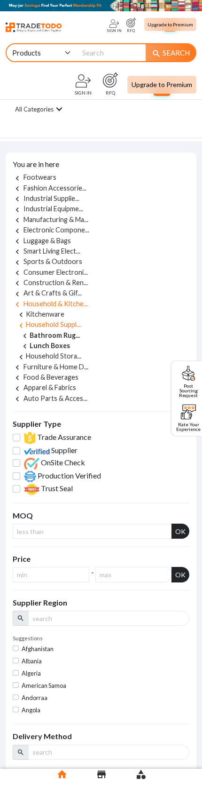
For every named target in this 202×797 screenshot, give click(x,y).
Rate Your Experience (188, 426)
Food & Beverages (45, 377)
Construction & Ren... (50, 283)
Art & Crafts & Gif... (47, 293)
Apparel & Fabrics (44, 387)
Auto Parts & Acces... (50, 398)
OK (180, 531)
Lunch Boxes (45, 346)
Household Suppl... (48, 324)
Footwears (34, 177)
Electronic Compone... (51, 230)
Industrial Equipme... (48, 209)
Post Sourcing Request (188, 390)
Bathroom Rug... (50, 336)
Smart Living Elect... (46, 251)
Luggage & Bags (42, 241)
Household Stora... (48, 356)
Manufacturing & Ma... (50, 219)
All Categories (34, 109)
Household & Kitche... (50, 304)
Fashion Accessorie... (49, 188)
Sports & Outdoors (47, 261)
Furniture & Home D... (50, 367)
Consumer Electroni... (50, 272)
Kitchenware (40, 314)
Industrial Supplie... (46, 198)
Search (171, 53)
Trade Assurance (63, 436)
